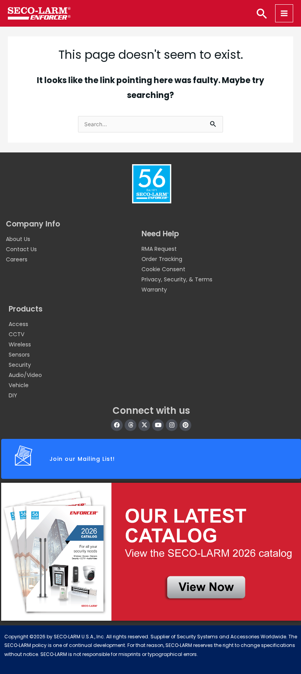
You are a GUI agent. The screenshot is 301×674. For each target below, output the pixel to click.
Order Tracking (161, 259)
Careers (16, 259)
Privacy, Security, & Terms (176, 279)
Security (20, 365)
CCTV (16, 334)
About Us (18, 239)
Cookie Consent (163, 269)
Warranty (154, 290)
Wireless (20, 344)
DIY (13, 395)
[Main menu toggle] (284, 13)
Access (18, 324)
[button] (261, 13)
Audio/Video (25, 375)
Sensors (19, 355)
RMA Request (159, 249)
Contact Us (21, 249)
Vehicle (19, 385)
